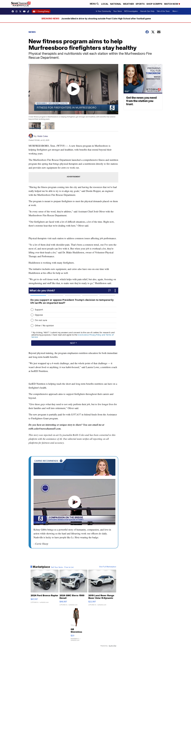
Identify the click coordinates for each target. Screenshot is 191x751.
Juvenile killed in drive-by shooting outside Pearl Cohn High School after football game (106, 18)
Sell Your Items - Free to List (62, 567)
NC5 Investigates (131, 11)
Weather (128, 4)
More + (175, 11)
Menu (93, 4)
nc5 (21, 11)
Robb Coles (42, 136)
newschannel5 (13, 11)
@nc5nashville (28, 11)
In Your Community (103, 11)
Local (104, 4)
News (32, 32)
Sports (140, 4)
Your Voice (117, 11)
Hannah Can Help (147, 11)
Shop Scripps (154, 4)
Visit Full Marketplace (107, 567)
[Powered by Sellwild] (112, 646)
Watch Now (171, 4)
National (115, 4)
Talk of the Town (163, 11)
